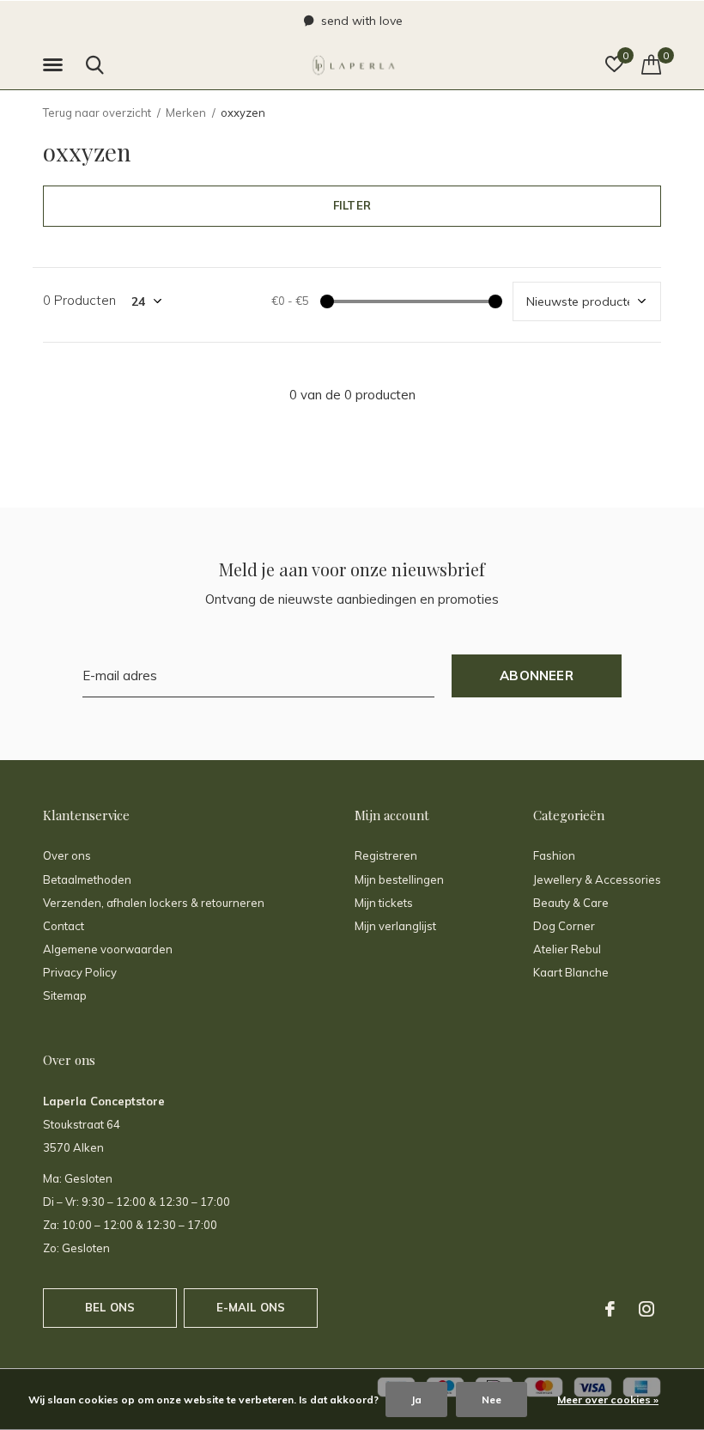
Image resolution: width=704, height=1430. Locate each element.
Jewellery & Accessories (597, 879)
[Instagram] (646, 1309)
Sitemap (65, 995)
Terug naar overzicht (97, 112)
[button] (56, 65)
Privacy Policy (80, 972)
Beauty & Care (571, 903)
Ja (416, 1399)
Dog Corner (564, 926)
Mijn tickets (384, 903)
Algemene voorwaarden (108, 949)
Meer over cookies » (607, 1399)
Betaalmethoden (87, 879)
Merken (186, 112)
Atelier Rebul (567, 949)
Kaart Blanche (571, 972)
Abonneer (537, 675)
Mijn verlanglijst (395, 926)
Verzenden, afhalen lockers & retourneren (153, 903)
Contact (63, 926)
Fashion (554, 855)
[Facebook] (610, 1309)
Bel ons (110, 1307)
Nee (491, 1399)
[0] (651, 64)
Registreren (386, 855)
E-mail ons (251, 1307)
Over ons (67, 855)
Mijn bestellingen (399, 879)
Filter (352, 205)
